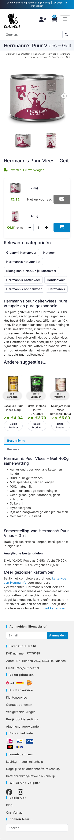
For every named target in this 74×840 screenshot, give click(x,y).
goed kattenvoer (53, 608)
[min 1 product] (30, 227)
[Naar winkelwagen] (53, 19)
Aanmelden (57, 635)
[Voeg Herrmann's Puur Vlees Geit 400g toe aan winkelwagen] (62, 227)
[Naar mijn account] (41, 19)
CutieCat (10, 53)
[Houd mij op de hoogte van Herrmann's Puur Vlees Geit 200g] (62, 199)
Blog (9, 805)
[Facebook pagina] (9, 792)
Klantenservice (16, 697)
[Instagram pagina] (20, 792)
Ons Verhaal (14, 812)
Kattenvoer (39, 53)
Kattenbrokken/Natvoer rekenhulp (30, 776)
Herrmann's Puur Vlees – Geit (54, 57)
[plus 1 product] (46, 227)
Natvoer (51, 53)
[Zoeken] (66, 34)
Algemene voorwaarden (23, 726)
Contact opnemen (19, 705)
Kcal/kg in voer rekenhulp (24, 761)
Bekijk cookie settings (22, 719)
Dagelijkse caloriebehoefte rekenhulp (33, 769)
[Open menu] (65, 19)
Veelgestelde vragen (20, 712)
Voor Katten (24, 53)
